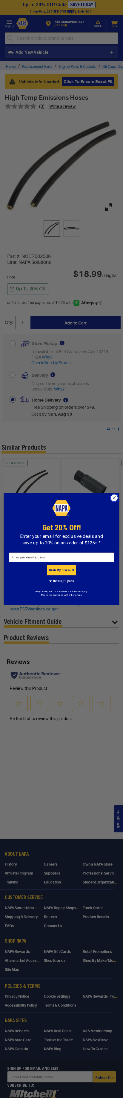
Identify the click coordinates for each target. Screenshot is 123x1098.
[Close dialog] (114, 497)
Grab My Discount (61, 570)
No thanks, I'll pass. (62, 581)
